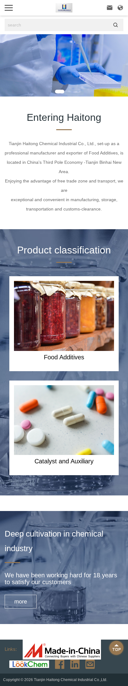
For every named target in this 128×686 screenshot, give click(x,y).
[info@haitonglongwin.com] (88, 663)
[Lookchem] (27, 663)
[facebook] (57, 663)
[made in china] (59, 649)
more (20, 601)
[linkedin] (73, 663)
